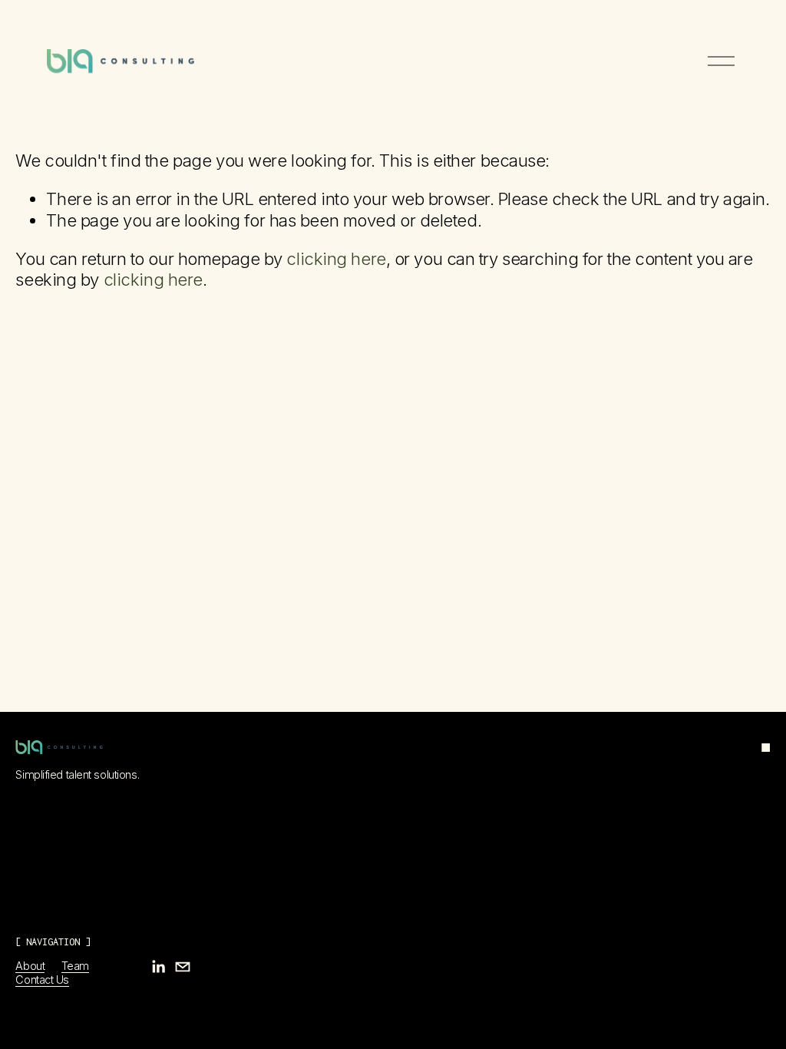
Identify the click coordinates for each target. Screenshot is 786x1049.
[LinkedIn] (158, 967)
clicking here (335, 259)
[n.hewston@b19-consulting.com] (182, 967)
